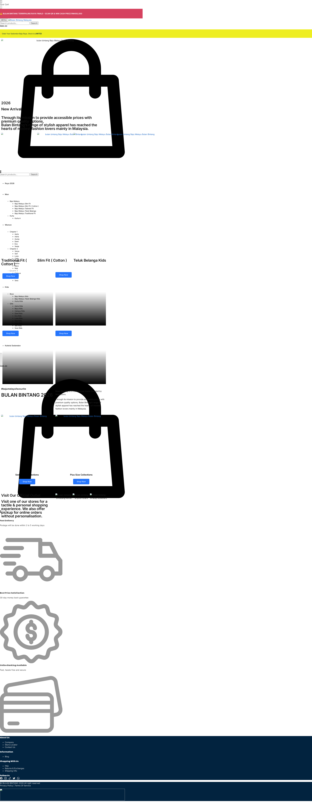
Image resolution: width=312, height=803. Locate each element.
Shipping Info (11, 771)
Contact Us (10, 747)
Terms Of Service (23, 785)
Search (34, 23)
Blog (7, 756)
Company (9, 742)
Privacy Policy (6, 785)
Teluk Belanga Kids (89, 260)
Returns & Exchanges (14, 768)
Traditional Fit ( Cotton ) (14, 262)
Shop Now (10, 276)
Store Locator (11, 744)
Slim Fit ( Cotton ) (52, 260)
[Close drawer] (1, 7)
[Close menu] (1, 1)
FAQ (7, 766)
